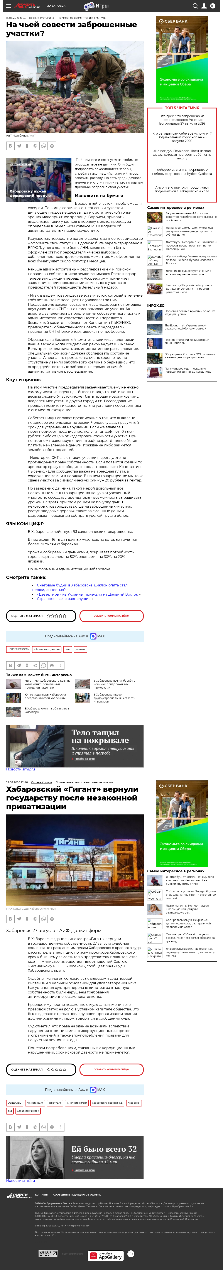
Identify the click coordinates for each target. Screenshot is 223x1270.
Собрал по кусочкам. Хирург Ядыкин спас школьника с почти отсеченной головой (191, 895)
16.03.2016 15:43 (16, 17)
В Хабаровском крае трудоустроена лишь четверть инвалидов (114, 698)
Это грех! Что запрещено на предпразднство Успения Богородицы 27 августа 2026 (182, 119)
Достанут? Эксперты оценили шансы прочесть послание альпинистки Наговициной (191, 245)
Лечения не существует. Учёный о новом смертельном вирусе (188, 272)
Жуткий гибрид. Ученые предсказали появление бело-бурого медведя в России (191, 260)
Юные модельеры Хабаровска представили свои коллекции (45, 696)
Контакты (41, 1194)
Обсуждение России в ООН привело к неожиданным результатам (190, 356)
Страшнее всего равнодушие (64, 599)
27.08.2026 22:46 (17, 782)
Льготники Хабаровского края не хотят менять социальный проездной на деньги (47, 684)
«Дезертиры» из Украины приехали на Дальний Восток (87, 594)
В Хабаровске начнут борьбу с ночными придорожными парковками (114, 684)
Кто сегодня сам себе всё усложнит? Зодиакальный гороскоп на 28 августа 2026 (182, 137)
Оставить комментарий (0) (112, 616)
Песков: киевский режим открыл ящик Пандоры (187, 341)
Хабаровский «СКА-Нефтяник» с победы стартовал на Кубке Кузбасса (182, 172)
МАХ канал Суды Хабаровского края (31, 908)
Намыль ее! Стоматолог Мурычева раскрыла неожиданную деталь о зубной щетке (189, 231)
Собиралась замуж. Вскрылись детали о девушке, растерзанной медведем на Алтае (188, 923)
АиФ (33, 135)
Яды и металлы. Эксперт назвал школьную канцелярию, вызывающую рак (187, 909)
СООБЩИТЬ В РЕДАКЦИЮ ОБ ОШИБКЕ (77, 1194)
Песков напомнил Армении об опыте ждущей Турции (190, 313)
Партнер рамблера (72, 1253)
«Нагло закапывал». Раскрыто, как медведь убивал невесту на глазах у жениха (190, 952)
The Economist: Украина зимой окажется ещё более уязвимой (185, 327)
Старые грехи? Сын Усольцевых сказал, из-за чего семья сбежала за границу (190, 938)
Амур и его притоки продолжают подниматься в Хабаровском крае (182, 189)
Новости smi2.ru (20, 769)
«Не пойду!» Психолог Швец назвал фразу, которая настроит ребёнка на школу (182, 154)
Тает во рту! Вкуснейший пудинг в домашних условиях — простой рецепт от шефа (189, 289)
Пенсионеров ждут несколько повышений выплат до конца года (188, 370)
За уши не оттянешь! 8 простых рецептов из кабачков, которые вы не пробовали (191, 217)
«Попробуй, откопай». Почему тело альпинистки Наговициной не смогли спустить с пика (190, 880)
